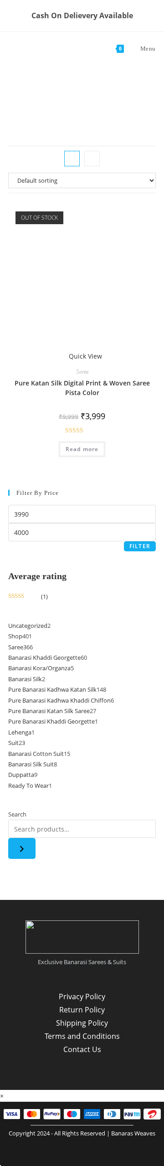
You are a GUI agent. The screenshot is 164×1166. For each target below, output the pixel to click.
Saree (82, 371)
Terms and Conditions (82, 1036)
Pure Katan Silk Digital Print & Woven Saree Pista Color (82, 388)
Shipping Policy (82, 1023)
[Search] (22, 848)
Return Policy (82, 1010)
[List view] (92, 158)
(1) (28, 596)
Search (17, 814)
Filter (139, 546)
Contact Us (82, 1049)
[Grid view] (72, 158)
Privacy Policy (82, 996)
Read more (82, 449)
